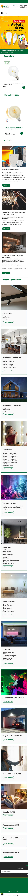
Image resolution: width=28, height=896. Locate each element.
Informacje (19, 174)
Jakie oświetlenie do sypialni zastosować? (12, 256)
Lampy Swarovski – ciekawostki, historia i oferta (14, 213)
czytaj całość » (6, 185)
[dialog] (2, 894)
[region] (14, 32)
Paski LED (19, 260)
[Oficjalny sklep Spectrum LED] (5, 6)
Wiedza (17, 172)
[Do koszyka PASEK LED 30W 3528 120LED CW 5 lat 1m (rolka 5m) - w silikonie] (23, 87)
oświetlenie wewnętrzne (7, 175)
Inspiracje (22, 216)
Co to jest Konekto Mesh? (11, 169)
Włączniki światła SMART (11, 174)
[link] (14, 32)
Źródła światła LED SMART (11, 260)
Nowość (3, 174)
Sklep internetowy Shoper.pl (14, 895)
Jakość (21, 172)
